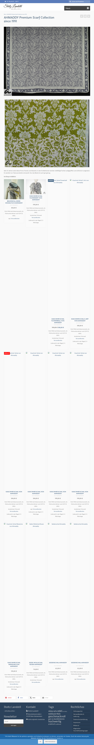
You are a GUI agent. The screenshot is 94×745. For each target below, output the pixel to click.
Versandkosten (15, 218)
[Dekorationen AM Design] (88, 16)
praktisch (51, 724)
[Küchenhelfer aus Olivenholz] (81, 16)
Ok (40, 741)
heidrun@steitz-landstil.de (36, 719)
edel (60, 710)
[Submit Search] (70, 1)
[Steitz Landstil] (17, 6)
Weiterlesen (14, 519)
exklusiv (52, 713)
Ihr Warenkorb (12, 1)
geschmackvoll (56, 716)
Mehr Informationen (50, 741)
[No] (92, 739)
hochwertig (54, 721)
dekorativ (52, 711)
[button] (10, 697)
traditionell (58, 724)
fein (58, 713)
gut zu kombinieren (56, 719)
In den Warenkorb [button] (14, 221)
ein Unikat (64, 711)
